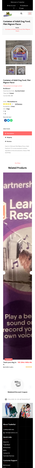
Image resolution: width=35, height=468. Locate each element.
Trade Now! (6, 444)
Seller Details (6, 129)
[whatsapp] (11, 120)
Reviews (9, 141)
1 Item (13, 106)
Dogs (8, 109)
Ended (12, 93)
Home (17, 27)
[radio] (4, 104)
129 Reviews (18, 104)
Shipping (9, 137)
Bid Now (8, 359)
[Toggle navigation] (30, 13)
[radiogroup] (8, 104)
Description (10, 133)
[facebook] (5, 120)
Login (22, 8)
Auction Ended (19, 91)
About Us (6, 442)
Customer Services (8, 456)
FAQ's (5, 450)
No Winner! (6, 88)
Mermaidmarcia (12, 101)
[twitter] (8, 120)
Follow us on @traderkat (19, 399)
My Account (12, 5)
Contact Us (6, 453)
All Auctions (6, 447)
